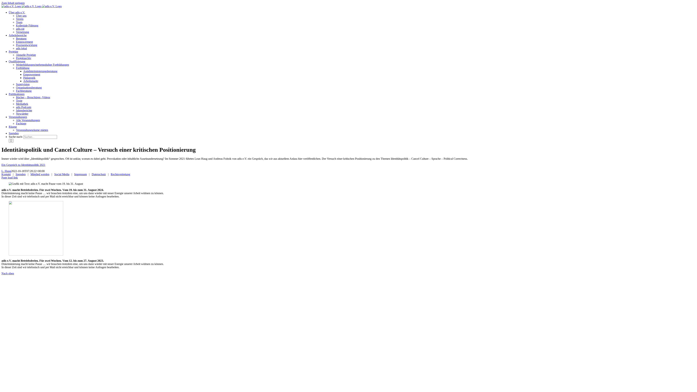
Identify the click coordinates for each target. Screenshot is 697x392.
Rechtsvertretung (120, 174)
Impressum (80, 174)
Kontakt (6, 174)
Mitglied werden (39, 174)
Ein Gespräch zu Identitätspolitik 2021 (23, 164)
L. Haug (6, 171)
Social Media (61, 174)
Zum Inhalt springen (13, 3)
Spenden (21, 174)
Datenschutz (99, 174)
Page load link (9, 177)
